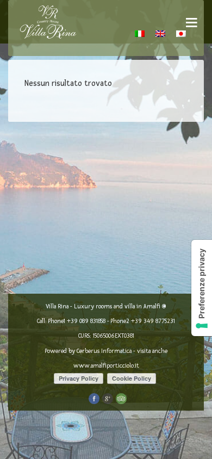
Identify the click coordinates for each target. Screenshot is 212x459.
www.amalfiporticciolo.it (106, 365)
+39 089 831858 (86, 321)
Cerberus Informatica (104, 351)
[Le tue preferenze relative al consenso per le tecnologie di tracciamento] (201, 288)
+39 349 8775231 (153, 321)
